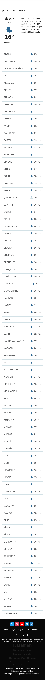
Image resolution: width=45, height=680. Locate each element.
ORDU (22, 484)
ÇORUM (22, 212)
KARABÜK (22, 348)
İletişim (20, 630)
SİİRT (22, 520)
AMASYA (22, 90)
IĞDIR (22, 312)
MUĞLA (22, 455)
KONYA (22, 412)
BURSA (22, 190)
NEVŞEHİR (22, 470)
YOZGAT (22, 606)
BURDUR (22, 183)
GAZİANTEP (22, 276)
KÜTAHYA (22, 420)
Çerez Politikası (32, 630)
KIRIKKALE (22, 384)
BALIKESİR (22, 133)
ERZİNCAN (22, 255)
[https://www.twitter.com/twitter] (12, 624)
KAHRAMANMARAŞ (22, 341)
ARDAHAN (22, 111)
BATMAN (22, 147)
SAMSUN (22, 513)
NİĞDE (22, 477)
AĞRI (22, 75)
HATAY (22, 305)
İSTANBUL (22, 326)
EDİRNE (22, 240)
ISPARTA (22, 319)
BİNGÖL (22, 162)
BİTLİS (22, 169)
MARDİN (22, 441)
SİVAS (22, 534)
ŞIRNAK (22, 549)
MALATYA (22, 427)
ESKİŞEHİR (22, 269)
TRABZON (22, 570)
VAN (22, 592)
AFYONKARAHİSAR (22, 68)
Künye (12, 630)
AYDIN (22, 126)
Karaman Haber (28, 639)
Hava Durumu (11, 11)
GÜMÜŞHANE (22, 291)
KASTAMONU (22, 369)
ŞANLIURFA (22, 542)
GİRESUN (22, 283)
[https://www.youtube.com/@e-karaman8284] (22, 624)
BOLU (22, 176)
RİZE (22, 498)
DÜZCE (22, 233)
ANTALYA (22, 104)
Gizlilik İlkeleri (22, 635)
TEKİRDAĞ (22, 556)
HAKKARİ (22, 298)
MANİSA (22, 434)
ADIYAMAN (22, 61)
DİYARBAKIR (22, 226)
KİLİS (22, 398)
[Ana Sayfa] (3, 11)
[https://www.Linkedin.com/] (27, 624)
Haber (35, 639)
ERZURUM (22, 262)
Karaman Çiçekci (7, 639)
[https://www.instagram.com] (17, 624)
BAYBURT (22, 154)
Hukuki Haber (27, 641)
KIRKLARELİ (22, 391)
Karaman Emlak (36, 641)
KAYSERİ (22, 377)
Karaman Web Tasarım (15, 641)
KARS (22, 362)
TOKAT (22, 563)
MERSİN (22, 448)
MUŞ (22, 463)
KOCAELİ (22, 405)
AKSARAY (22, 83)
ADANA (22, 54)
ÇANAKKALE (22, 197)
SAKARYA (22, 506)
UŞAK (22, 585)
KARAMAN (22, 355)
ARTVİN (22, 118)
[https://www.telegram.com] (32, 624)
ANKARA (22, 97)
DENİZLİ (22, 219)
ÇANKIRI (22, 205)
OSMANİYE (22, 491)
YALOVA (22, 599)
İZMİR (22, 334)
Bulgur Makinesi (18, 639)
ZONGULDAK (22, 613)
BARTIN (22, 140)
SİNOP (22, 527)
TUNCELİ (22, 577)
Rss (6, 630)
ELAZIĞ (22, 248)
